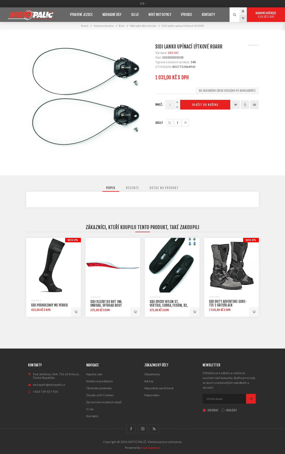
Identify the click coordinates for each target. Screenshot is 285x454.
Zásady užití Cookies (100, 395)
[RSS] (154, 428)
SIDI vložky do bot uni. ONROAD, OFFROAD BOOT (106, 303)
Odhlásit (231, 410)
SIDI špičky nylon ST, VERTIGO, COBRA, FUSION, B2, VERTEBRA (169, 305)
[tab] (110, 188)
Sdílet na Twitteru (169, 122)
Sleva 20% (73, 240)
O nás (90, 409)
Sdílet (159, 123)
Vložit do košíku (205, 105)
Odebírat (213, 410)
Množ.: (159, 104)
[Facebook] (131, 428)
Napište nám (94, 374)
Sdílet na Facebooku (177, 122)
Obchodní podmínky (99, 388)
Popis (110, 188)
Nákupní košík (265, 15)
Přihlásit (246, 11)
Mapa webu (151, 395)
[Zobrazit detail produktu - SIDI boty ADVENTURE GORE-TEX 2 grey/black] (231, 265)
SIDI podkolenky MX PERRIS (49, 305)
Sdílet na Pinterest (185, 122)
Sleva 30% (251, 240)
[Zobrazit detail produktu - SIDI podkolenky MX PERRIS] (53, 265)
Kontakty (92, 416)
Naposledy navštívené (159, 388)
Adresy (149, 381)
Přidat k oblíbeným (235, 104)
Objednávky (152, 374)
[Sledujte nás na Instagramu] (142, 428)
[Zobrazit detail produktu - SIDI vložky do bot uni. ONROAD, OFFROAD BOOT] (113, 265)
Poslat (251, 399)
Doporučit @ (254, 104)
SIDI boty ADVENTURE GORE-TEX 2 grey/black (228, 303)
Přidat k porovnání (245, 104)
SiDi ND (173, 52)
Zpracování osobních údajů (104, 402)
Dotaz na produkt (164, 188)
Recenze (132, 188)
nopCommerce (150, 447)
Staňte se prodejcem (99, 381)
